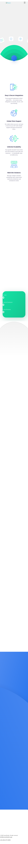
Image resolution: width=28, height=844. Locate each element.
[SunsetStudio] (8, 3)
